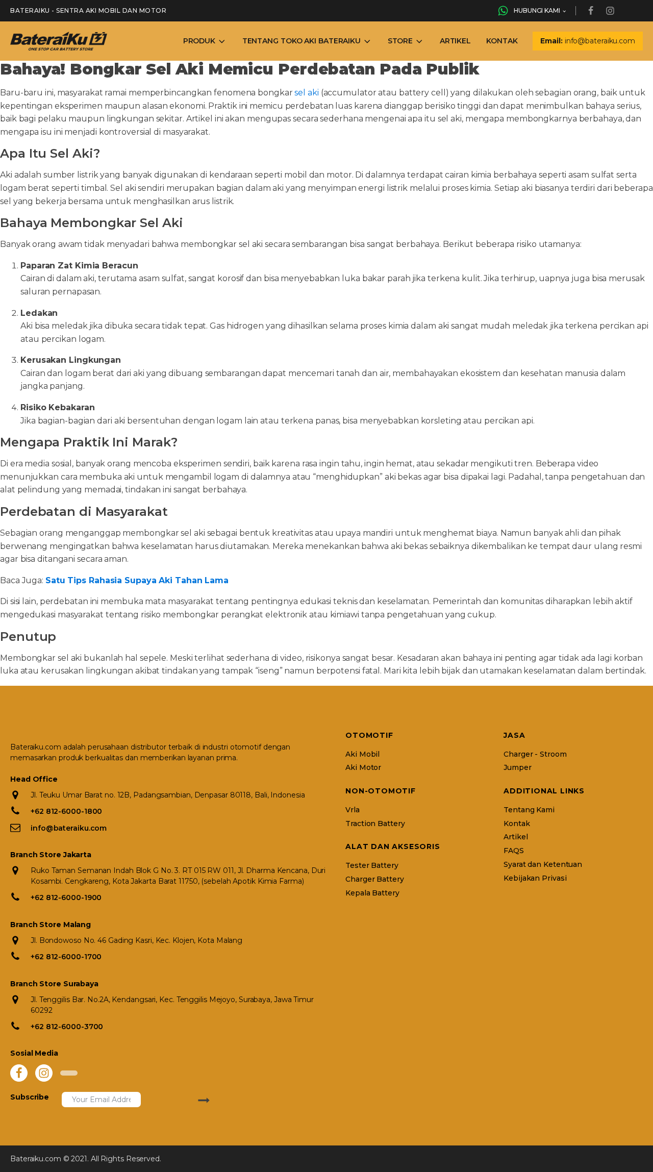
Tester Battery (371, 865)
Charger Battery (374, 879)
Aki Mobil (362, 754)
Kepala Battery (372, 893)
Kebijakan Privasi (535, 878)
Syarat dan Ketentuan (543, 864)
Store (400, 40)
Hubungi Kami (537, 10)
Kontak (501, 40)
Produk (199, 40)
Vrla (352, 810)
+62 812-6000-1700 (66, 956)
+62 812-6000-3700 (67, 1026)
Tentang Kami (529, 810)
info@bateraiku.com (69, 828)
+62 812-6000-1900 (66, 897)
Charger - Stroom (535, 754)
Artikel (455, 40)
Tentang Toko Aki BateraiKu (301, 40)
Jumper (517, 767)
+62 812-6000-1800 (66, 811)
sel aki (306, 92)
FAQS (514, 850)
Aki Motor (363, 767)
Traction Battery (375, 823)
